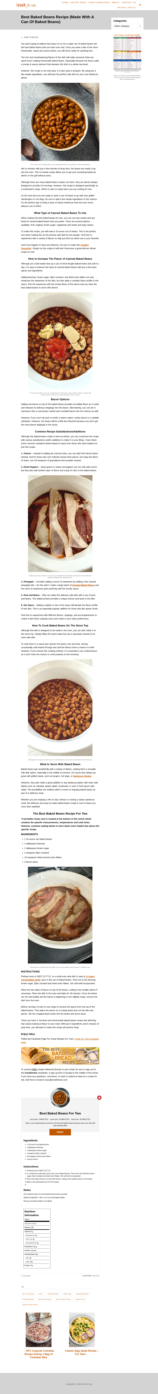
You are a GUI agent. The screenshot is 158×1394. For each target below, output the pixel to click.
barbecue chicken (82, 776)
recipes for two (80, 1299)
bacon (41, 1294)
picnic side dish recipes (63, 1299)
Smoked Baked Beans (83, 585)
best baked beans (53, 1294)
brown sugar (67, 1294)
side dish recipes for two (30, 1304)
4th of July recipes (28, 1294)
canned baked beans (82, 1294)
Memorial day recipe (44, 1299)
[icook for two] (30, 5)
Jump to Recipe (30, 37)
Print (60, 1132)
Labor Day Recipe (28, 1299)
